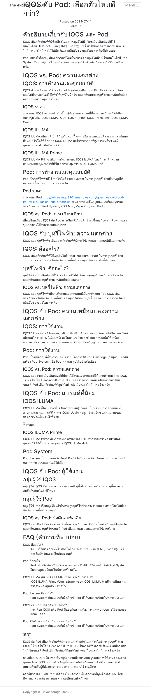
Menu (130, 5)
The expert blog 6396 (28, 5)
